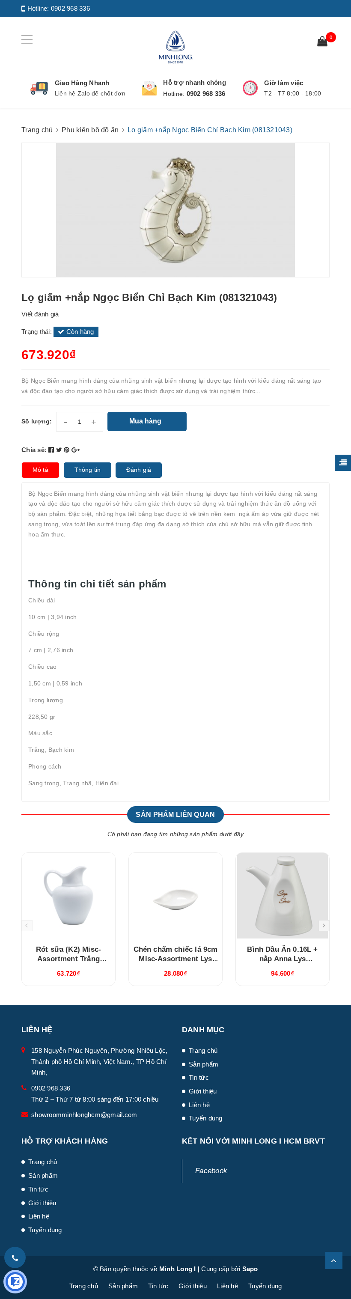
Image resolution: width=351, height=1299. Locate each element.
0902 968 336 (70, 8)
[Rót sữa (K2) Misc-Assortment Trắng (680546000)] (68, 895)
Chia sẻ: (34, 449)
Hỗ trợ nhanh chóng (194, 82)
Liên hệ (199, 1104)
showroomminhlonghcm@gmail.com (84, 1114)
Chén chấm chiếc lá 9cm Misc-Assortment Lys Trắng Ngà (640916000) (176, 958)
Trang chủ (203, 1050)
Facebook (211, 1171)
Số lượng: (36, 421)
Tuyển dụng (206, 1118)
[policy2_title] (149, 88)
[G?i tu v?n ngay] (15, 1281)
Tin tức (199, 1077)
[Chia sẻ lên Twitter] (60, 449)
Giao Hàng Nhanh (82, 82)
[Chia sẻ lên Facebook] (52, 449)
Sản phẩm (203, 1064)
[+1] (75, 449)
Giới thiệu (203, 1091)
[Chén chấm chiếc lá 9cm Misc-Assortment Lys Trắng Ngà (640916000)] (175, 895)
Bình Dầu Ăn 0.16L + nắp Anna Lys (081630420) (282, 958)
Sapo (250, 1268)
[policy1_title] (39, 88)
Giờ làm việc (283, 82)
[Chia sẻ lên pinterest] (67, 449)
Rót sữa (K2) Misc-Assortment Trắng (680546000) (68, 958)
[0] (322, 42)
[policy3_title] (250, 87)
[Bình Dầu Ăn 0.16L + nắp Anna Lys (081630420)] (282, 895)
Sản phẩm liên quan (175, 814)
